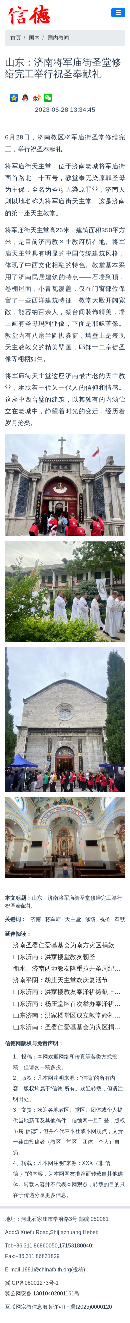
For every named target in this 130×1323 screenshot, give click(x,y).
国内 (34, 38)
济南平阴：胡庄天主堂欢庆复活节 (60, 980)
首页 (15, 38)
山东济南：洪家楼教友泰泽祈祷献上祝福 (70, 991)
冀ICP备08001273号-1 (32, 1283)
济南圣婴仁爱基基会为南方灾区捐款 (63, 945)
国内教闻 (58, 38)
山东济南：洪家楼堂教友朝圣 (54, 956)
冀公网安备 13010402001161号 (42, 1293)
